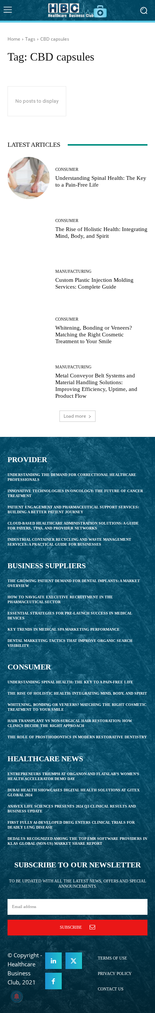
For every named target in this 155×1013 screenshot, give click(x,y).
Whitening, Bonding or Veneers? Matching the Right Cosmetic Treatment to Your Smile (93, 334)
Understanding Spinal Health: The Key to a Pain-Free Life (70, 682)
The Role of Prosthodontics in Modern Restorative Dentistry (77, 737)
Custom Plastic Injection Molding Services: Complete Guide (94, 283)
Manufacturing (73, 271)
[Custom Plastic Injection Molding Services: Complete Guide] (29, 280)
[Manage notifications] (17, 996)
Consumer (66, 169)
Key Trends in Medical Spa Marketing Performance (64, 629)
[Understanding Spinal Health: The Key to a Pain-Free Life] (29, 178)
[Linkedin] (53, 960)
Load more (75, 416)
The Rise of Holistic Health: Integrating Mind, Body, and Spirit (77, 693)
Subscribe (71, 927)
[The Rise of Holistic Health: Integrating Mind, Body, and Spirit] (29, 229)
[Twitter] (73, 960)
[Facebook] (53, 981)
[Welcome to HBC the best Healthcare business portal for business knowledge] (77, 10)
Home (14, 39)
